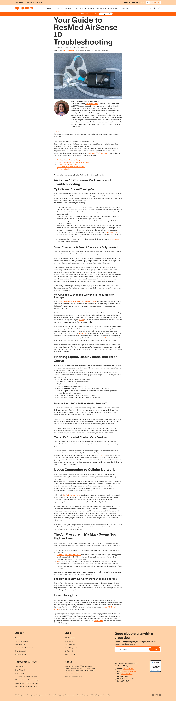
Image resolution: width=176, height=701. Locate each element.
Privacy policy (40, 695)
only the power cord (111, 232)
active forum (98, 621)
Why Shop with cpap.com (73, 677)
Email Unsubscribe (21, 651)
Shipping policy (59, 695)
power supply (114, 239)
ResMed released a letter (71, 495)
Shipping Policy (20, 644)
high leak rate (82, 333)
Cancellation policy (82, 695)
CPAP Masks (69, 641)
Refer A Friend (20, 670)
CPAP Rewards (20, 673)
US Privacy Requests (96, 695)
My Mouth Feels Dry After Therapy (69, 160)
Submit (154, 649)
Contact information (70, 695)
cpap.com (22, 695)
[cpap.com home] (24, 8)
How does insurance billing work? (26, 686)
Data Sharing (106, 695)
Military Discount (70, 654)
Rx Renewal (69, 651)
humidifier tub (102, 338)
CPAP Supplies (70, 644)
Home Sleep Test (71, 648)
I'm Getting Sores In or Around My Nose (71, 167)
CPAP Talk (102, 455)
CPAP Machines (70, 638)
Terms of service (49, 695)
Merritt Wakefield (68, 50)
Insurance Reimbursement (24, 648)
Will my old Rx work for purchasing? (27, 680)
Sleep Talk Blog (20, 667)
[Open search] (150, 8)
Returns (17, 638)
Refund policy (31, 695)
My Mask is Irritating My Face (67, 164)
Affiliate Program (20, 654)
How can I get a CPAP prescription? (27, 683)
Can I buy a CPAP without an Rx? (26, 676)
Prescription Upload (21, 641)
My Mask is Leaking (63, 169)
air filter (81, 320)
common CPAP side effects (98, 153)
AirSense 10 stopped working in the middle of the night (77, 301)
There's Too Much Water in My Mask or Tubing (73, 162)
